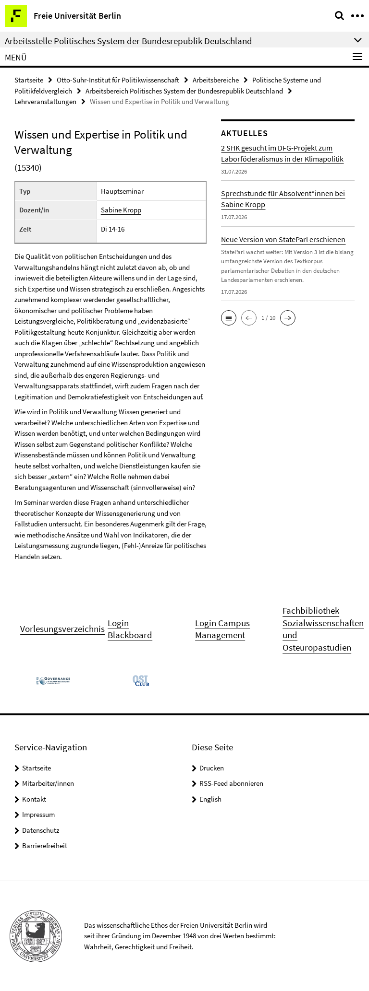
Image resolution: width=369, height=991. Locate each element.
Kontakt (34, 799)
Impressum (38, 814)
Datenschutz (40, 830)
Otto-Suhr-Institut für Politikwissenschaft (118, 79)
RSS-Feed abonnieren (231, 783)
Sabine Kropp (121, 209)
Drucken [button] (211, 767)
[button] (228, 317)
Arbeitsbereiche (216, 79)
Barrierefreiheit (44, 845)
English (210, 799)
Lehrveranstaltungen (45, 101)
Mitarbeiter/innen (48, 783)
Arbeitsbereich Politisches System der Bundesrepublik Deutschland (184, 90)
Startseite (28, 79)
